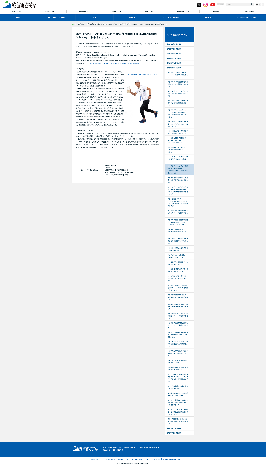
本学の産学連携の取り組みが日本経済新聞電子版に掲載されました (178, 297)
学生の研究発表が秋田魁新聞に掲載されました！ (178, 361)
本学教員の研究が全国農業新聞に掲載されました (178, 249)
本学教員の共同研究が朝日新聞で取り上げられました (178, 368)
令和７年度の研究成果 (174, 49)
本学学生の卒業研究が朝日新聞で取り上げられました (178, 387)
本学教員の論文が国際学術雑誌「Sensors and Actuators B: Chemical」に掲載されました (178, 222)
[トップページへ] (85, 448)
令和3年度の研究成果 (93, 24)
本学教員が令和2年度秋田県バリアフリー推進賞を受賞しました (178, 74)
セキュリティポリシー (152, 459)
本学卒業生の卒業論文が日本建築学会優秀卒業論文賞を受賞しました (178, 180)
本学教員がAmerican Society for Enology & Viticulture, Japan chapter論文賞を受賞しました (178, 113)
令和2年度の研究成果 (174, 428)
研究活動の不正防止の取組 (171, 459)
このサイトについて (96, 459)
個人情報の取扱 (137, 459)
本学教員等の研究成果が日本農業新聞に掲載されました (178, 270)
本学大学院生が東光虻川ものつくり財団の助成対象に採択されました (178, 149)
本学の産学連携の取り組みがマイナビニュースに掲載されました (178, 325)
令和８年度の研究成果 (174, 44)
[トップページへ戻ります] (19, 4)
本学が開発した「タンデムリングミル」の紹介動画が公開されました (178, 93)
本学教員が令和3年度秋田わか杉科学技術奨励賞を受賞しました (178, 231)
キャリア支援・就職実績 (170, 18)
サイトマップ (110, 459)
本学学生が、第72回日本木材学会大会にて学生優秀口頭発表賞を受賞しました (178, 411)
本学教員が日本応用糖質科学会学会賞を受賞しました (178, 263)
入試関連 (94, 18)
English (221, 4)
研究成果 (81, 24)
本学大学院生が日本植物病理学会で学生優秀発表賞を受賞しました (178, 102)
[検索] (251, 4)
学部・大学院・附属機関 (56, 18)
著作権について (123, 459)
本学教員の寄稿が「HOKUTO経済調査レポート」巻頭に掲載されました (178, 315)
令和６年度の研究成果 (174, 54)
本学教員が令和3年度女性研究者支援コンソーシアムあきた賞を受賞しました (178, 287)
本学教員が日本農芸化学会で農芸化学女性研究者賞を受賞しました (178, 84)
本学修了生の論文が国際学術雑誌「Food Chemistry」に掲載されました (178, 334)
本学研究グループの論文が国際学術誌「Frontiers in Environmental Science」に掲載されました (178, 169)
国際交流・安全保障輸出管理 (245, 18)
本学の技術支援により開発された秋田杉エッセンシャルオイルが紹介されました (178, 402)
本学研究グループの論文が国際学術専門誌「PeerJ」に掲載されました (178, 159)
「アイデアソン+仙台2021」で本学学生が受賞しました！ (178, 256)
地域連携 (208, 18)
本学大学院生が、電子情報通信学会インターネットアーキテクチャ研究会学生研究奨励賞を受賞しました (178, 377)
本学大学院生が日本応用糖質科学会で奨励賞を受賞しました (178, 132)
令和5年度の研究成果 (174, 58)
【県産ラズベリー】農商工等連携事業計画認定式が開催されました (178, 344)
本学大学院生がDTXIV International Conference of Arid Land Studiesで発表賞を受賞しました (178, 202)
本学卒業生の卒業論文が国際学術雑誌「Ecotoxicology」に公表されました (178, 353)
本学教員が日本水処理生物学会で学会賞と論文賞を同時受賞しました (178, 241)
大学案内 (19, 18)
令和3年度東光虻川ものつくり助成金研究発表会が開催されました (178, 421)
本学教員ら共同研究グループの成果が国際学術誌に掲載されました (178, 306)
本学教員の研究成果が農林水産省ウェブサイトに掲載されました (178, 212)
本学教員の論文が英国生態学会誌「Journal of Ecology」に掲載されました (178, 124)
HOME (74, 24)
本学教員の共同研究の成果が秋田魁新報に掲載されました (178, 394)
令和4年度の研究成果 (174, 63)
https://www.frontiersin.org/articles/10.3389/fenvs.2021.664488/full (114, 63)
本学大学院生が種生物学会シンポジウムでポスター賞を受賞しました (178, 278)
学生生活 (132, 18)
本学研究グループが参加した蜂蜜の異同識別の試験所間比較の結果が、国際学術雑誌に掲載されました (178, 190)
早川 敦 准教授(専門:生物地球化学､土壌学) (142, 74)
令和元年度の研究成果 (174, 433)
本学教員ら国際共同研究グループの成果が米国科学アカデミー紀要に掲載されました (178, 140)
